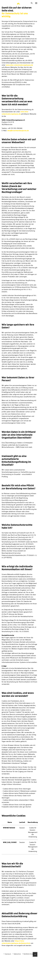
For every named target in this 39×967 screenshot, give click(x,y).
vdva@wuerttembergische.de (18, 131)
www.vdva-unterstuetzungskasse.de (19, 65)
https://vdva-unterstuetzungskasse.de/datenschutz (16, 942)
